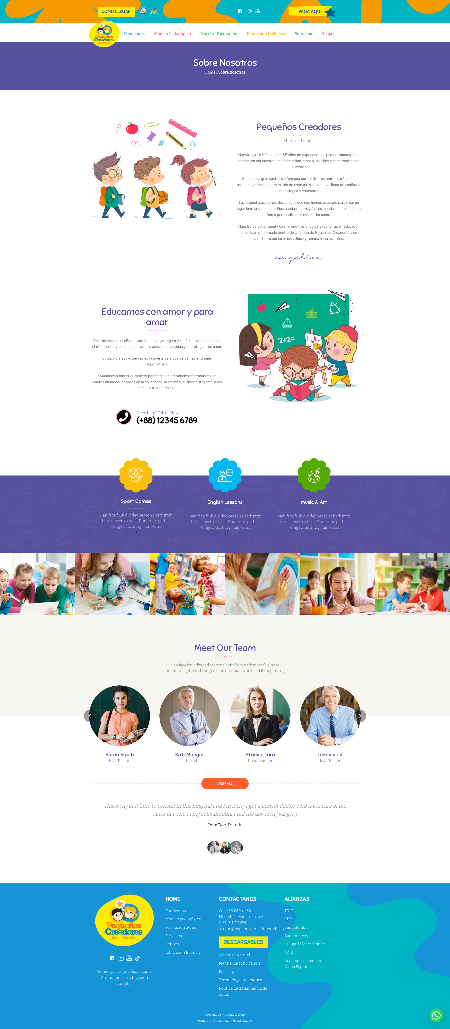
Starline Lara (260, 754)
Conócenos (134, 33)
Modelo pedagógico (183, 919)
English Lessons (225, 502)
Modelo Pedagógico (172, 33)
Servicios (303, 33)
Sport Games (136, 501)
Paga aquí (227, 972)
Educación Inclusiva (266, 33)
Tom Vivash (330, 754)
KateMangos (190, 754)
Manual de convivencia (240, 963)
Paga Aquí (310, 11)
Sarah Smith (119, 754)
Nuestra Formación (218, 33)
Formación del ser (181, 927)
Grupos (328, 33)
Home (210, 72)
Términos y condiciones (240, 980)
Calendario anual (234, 955)
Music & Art (314, 502)
